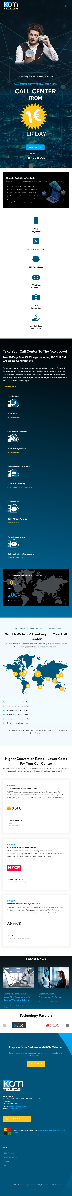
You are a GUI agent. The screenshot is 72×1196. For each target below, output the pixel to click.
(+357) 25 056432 (13, 1108)
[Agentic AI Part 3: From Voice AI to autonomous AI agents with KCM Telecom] (18, 968)
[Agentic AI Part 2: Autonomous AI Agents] (53, 968)
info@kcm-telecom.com (17, 1106)
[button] (15, 674)
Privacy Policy (42, 1190)
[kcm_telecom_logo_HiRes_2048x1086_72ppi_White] (11, 3)
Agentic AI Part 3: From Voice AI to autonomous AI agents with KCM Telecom (17, 996)
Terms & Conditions (31, 1190)
